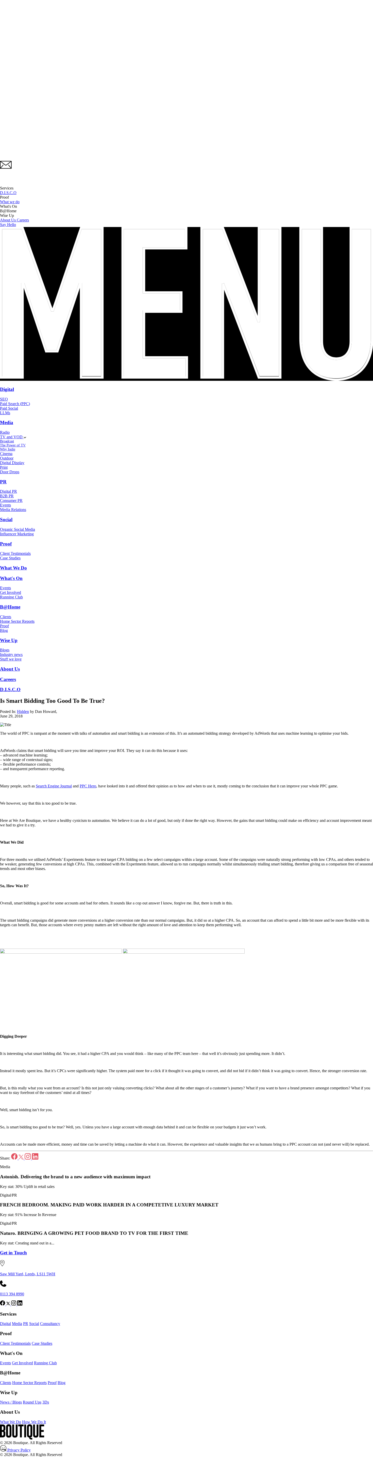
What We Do (13, 568)
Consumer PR (11, 500)
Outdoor (6, 458)
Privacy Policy (18, 1450)
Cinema (6, 453)
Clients (5, 617)
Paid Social (9, 408)
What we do (10, 202)
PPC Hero (88, 786)
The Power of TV (13, 445)
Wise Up (9, 640)
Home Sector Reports (17, 621)
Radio (5, 432)
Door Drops (9, 472)
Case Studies (10, 558)
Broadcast (7, 441)
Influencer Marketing (17, 534)
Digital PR (8, 491)
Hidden (23, 711)
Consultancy (50, 1323)
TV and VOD (12, 437)
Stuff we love (11, 659)
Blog (4, 630)
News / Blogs (11, 1402)
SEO (4, 399)
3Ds (45, 1402)
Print (4, 467)
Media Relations (13, 509)
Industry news (11, 654)
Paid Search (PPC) (15, 404)
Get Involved (10, 592)
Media (6, 422)
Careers (23, 220)
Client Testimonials (15, 553)
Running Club (11, 597)
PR (3, 481)
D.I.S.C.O (8, 193)
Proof (6, 543)
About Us (8, 220)
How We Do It (34, 1422)
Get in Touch (13, 1252)
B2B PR (7, 496)
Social (6, 519)
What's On (11, 578)
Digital (7, 389)
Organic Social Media (17, 529)
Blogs (4, 650)
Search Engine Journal (54, 786)
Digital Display (12, 463)
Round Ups (32, 1402)
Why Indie (7, 449)
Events (5, 505)
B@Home (10, 607)
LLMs (5, 413)
